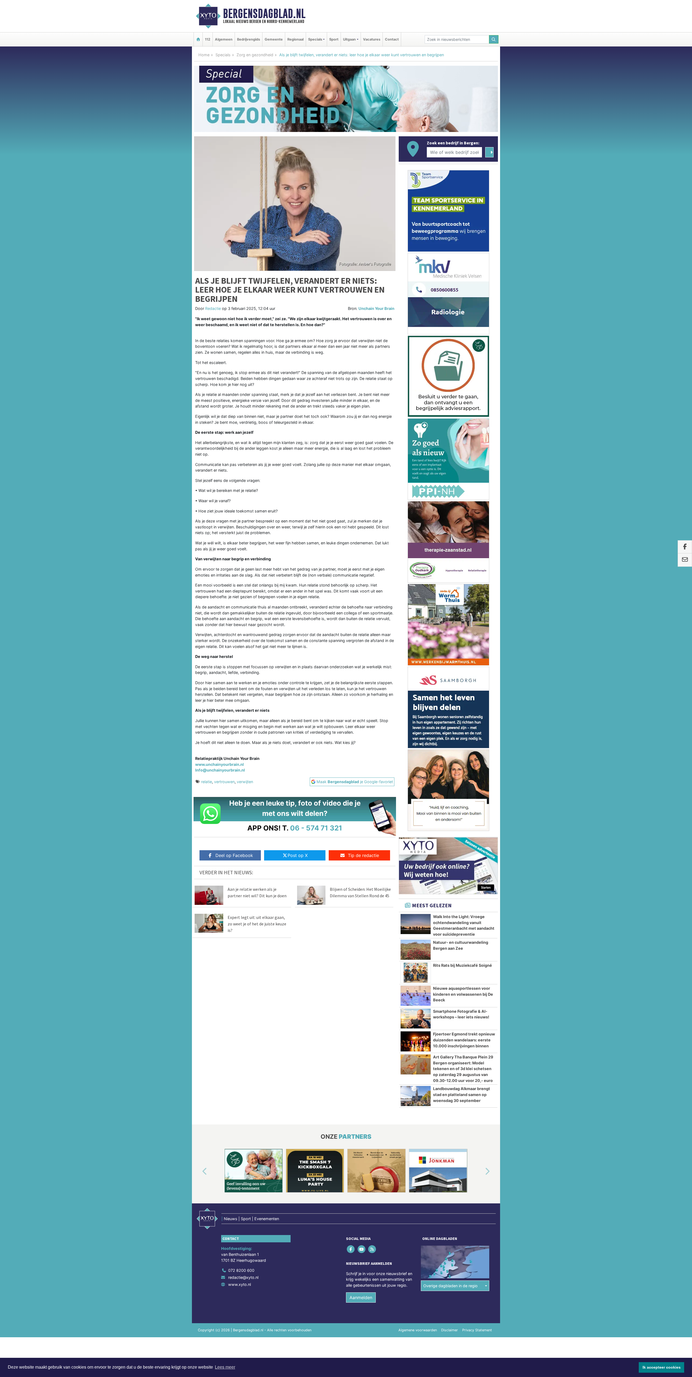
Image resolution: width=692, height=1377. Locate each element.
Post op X (298, 855)
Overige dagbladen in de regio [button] (450, 1285)
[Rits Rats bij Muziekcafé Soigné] (415, 972)
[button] (198, 1171)
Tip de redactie (363, 855)
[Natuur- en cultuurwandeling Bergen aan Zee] (415, 949)
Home (203, 54)
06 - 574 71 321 (316, 828)
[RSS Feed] (372, 1249)
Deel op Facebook (234, 855)
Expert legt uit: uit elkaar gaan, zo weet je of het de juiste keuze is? (257, 924)
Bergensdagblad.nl (264, 13)
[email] (685, 560)
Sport (333, 39)
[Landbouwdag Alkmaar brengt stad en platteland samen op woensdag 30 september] (415, 1096)
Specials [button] (315, 39)
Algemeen (223, 39)
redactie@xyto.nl (243, 1277)
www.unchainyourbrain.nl (219, 764)
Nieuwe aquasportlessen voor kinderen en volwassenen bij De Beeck (463, 994)
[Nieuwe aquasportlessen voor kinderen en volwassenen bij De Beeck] (415, 995)
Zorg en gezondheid (255, 54)
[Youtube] (362, 1249)
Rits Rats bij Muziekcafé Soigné (462, 965)
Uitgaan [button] (349, 39)
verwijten (245, 781)
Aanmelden (361, 1297)
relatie (206, 781)
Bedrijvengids (248, 39)
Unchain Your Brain (376, 308)
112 (207, 39)
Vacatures (371, 39)
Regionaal (295, 39)
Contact (392, 39)
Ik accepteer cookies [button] (662, 1367)
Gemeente (274, 39)
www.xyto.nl (239, 1284)
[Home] (198, 39)
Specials (223, 54)
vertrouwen (224, 781)
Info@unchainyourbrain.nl (220, 770)
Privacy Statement (477, 1330)
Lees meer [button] (225, 1367)
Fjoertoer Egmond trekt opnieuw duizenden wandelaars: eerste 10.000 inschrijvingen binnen (464, 1040)
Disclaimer (449, 1330)
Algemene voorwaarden (417, 1330)
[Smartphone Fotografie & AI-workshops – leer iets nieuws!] (415, 1018)
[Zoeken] (494, 39)
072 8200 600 (241, 1270)
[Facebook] (351, 1249)
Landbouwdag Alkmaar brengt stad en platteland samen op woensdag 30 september (461, 1094)
